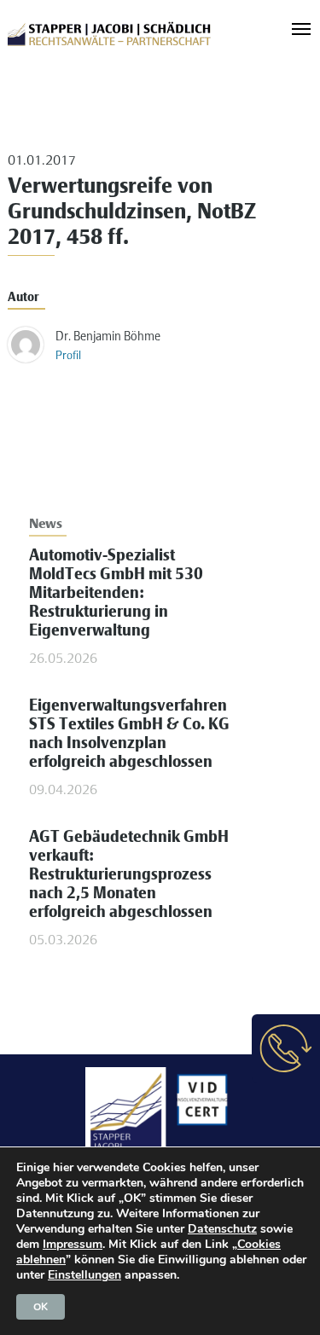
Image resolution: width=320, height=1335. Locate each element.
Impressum (72, 1244)
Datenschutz (222, 1229)
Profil (68, 356)
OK (40, 1307)
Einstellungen (84, 1275)
